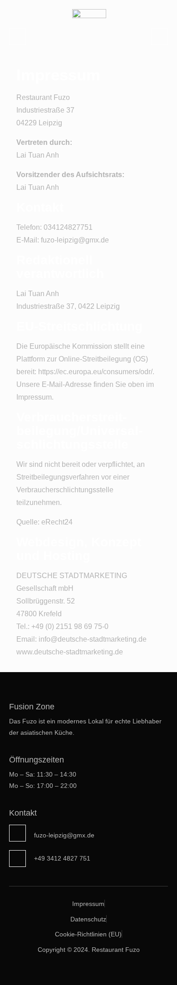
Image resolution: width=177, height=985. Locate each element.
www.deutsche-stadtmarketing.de (69, 652)
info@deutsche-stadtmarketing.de (93, 639)
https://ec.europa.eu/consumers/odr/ (95, 372)
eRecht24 (57, 522)
